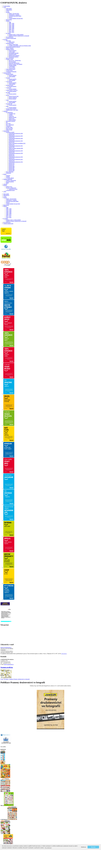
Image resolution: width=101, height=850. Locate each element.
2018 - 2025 (11, 32)
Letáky (4, 191)
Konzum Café (9, 103)
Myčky (7, 95)
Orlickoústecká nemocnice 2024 (16, 138)
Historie (7, 21)
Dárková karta (9, 129)
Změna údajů (11, 42)
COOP (7, 11)
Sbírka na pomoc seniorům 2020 (16, 148)
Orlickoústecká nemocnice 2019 (16, 150)
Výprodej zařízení (10, 178)
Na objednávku (9, 112)
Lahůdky (11, 114)
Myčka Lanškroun (13, 97)
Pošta (7, 106)
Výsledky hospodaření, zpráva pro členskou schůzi (20, 45)
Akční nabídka (12, 76)
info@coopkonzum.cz (9, 664)
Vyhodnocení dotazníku (11, 71)
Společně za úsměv (10, 132)
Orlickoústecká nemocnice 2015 (16, 159)
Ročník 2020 (11, 147)
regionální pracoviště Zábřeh (15, 16)
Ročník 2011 (11, 165)
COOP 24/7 (8, 87)
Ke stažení (8, 33)
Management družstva (13, 56)
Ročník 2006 (11, 169)
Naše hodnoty (9, 9)
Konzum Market (9, 74)
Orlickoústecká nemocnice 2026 (16, 133)
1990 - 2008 (11, 28)
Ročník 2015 (11, 158)
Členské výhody (9, 59)
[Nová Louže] (6, 250)
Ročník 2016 (11, 155)
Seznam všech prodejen (11, 108)
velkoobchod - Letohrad (14, 14)
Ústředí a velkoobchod (11, 180)
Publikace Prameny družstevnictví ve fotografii (19, 35)
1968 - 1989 (11, 27)
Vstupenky (8, 126)
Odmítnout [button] (83, 847)
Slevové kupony (12, 61)
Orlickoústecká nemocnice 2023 (16, 140)
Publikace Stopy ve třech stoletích (16, 34)
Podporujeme (6, 131)
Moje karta (8, 40)
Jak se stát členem (10, 58)
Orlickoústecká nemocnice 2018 (16, 153)
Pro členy (5, 39)
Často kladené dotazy (10, 69)
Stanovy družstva (10, 48)
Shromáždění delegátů (13, 53)
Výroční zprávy (9, 70)
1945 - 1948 (11, 24)
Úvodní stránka (6, 6)
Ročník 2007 (11, 168)
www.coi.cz (64, 653)
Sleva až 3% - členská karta (15, 60)
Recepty (5, 185)
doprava (10, 17)
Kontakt (8, 12)
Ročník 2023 (11, 139)
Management (9, 19)
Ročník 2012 (11, 164)
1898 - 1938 (11, 23)
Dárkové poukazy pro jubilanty (15, 64)
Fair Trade (8, 123)
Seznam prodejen (7, 72)
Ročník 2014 (11, 160)
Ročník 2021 (11, 144)
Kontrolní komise (12, 54)
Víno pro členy (12, 67)
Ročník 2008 (11, 166)
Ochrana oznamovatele (11, 38)
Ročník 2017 (11, 154)
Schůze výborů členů (13, 44)
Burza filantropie (9, 171)
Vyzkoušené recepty (10, 190)
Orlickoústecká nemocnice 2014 (16, 161)
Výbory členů (12, 51)
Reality (4, 174)
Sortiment (5, 111)
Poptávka (8, 175)
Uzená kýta (11, 116)
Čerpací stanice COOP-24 (11, 90)
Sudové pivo (11, 118)
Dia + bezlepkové (10, 124)
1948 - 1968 (11, 25)
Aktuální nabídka (12, 65)
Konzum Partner (9, 85)
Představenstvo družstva (14, 55)
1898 (10, 22)
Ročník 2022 (11, 142)
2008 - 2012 (11, 29)
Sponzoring (8, 173)
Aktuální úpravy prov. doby (12, 110)
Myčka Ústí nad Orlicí (13, 96)
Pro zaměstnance (9, 37)
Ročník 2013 (11, 163)
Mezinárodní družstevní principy (13, 46)
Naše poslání (9, 8)
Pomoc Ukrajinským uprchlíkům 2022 (17, 143)
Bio (7, 122)
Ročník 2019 (11, 149)
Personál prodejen (10, 181)
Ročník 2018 (11, 152)
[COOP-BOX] (6, 242)
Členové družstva (12, 50)
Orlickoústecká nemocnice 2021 (16, 145)
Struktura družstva (10, 49)
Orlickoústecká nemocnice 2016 (16, 157)
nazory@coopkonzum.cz (6, 647)
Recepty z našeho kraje (11, 187)
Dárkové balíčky (12, 119)
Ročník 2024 (11, 137)
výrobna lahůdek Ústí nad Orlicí (16, 18)
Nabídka (8, 176)
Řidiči (7, 182)
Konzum (8, 77)
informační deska (9, 43)
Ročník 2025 (11, 134)
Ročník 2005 (11, 170)
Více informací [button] (48, 847)
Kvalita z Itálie (9, 127)
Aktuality (5, 184)
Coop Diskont (9, 81)
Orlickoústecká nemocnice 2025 (16, 136)
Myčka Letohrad (12, 98)
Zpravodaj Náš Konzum (14, 63)
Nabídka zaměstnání (7, 179)
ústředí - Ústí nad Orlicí (14, 13)
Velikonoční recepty (13, 189)
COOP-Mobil (12, 66)
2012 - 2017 (11, 30)
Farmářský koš (12, 113)
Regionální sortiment (10, 121)
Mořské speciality (12, 117)
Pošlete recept (9, 186)
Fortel (7, 100)
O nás (4, 7)
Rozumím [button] (93, 847)
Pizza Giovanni (9, 128)
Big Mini (8, 92)
